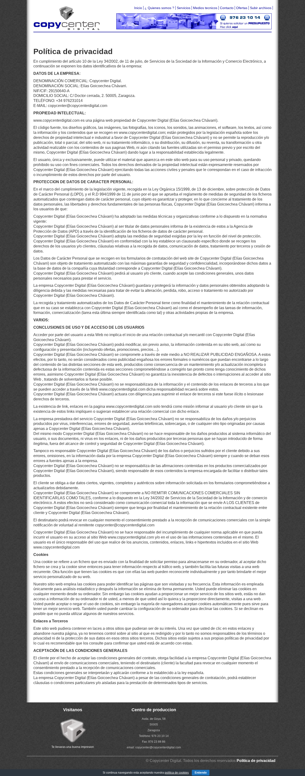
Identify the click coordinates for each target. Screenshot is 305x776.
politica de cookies (177, 772)
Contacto (227, 8)
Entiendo (201, 772)
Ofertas (241, 8)
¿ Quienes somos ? (159, 8)
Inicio (138, 8)
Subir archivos (260, 8)
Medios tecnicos (205, 8)
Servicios (183, 8)
